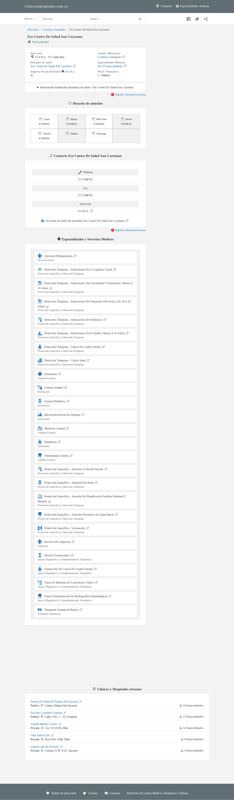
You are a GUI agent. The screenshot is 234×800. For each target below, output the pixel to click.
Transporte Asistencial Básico (58, 611)
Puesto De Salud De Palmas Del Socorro (54, 701)
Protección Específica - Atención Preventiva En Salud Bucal (76, 516)
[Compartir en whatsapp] (205, 18)
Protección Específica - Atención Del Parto (66, 484)
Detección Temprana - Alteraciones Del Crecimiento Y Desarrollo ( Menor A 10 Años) (85, 287)
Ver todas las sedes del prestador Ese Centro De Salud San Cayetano (85, 220)
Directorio (33, 29)
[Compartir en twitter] (197, 18)
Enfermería (48, 376)
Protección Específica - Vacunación (62, 530)
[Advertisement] (180, 59)
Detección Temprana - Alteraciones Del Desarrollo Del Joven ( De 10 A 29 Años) (84, 306)
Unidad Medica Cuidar (44, 724)
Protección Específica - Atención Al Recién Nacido (71, 471)
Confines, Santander (54, 29)
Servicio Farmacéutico (65, 557)
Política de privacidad (63, 793)
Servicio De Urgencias (54, 543)
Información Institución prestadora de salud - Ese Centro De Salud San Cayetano (86, 87)
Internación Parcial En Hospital (59, 416)
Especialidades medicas (195, 6)
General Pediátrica (52, 403)
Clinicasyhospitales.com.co (46, 6)
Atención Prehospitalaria (55, 258)
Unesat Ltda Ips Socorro (45, 746)
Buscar (29, 18)
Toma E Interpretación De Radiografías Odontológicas (73, 598)
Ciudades (166, 6)
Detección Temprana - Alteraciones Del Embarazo (70, 321)
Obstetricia (47, 444)
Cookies (93, 793)
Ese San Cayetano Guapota (47, 712)
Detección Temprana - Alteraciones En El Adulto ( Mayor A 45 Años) (81, 335)
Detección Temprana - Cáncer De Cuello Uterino (70, 348)
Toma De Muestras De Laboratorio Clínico (66, 584)
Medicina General (52, 430)
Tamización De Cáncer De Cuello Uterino (66, 571)
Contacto (114, 793)
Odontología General (53, 457)
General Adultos (51, 389)
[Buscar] (140, 19)
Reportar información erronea (130, 94)
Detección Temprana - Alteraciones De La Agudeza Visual (75, 271)
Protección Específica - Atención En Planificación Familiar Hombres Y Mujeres (82, 501)
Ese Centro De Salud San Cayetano (51, 66)
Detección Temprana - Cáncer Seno (62, 362)
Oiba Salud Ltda (40, 735)
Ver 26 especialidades (110, 66)
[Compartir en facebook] (188, 18)
